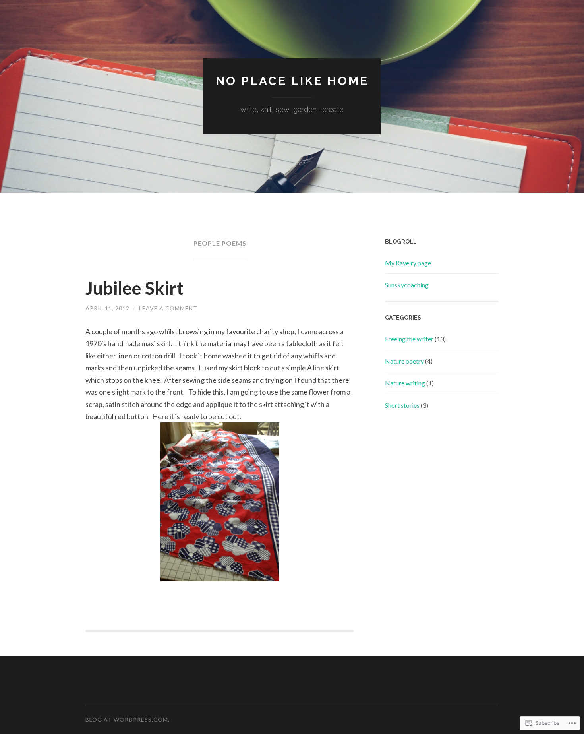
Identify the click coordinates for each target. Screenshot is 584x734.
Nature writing (405, 383)
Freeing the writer (409, 339)
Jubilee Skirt (134, 288)
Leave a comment (168, 308)
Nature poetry (404, 361)
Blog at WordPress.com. (127, 719)
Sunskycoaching (407, 285)
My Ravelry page (408, 263)
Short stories (402, 405)
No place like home (292, 81)
